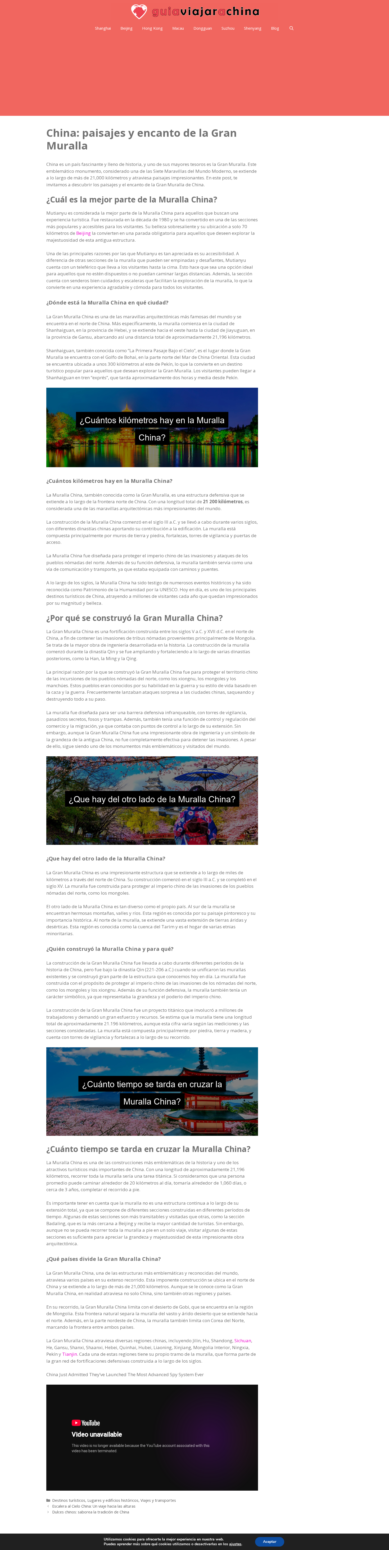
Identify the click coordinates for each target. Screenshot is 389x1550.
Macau (178, 28)
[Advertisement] (194, 76)
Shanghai (103, 28)
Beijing (126, 28)
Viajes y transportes (158, 1500)
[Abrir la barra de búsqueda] (291, 28)
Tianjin (69, 1354)
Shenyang (252, 28)
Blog (275, 28)
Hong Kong (152, 28)
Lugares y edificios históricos (112, 1500)
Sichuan (242, 1340)
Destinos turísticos (68, 1500)
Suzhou (227, 28)
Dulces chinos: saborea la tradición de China (90, 1511)
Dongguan (202, 28)
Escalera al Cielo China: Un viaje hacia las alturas (93, 1506)
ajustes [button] (235, 1544)
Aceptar (269, 1541)
